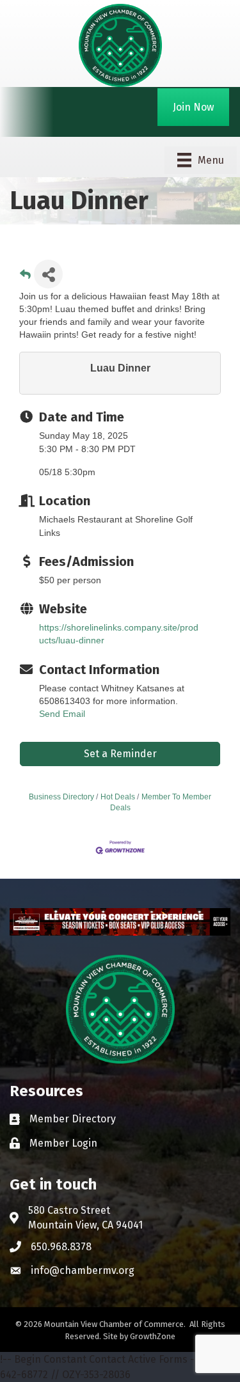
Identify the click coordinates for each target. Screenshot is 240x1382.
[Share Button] (48, 274)
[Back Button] (25, 277)
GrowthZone (152, 1336)
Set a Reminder (120, 754)
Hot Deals (117, 796)
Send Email (62, 714)
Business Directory (61, 796)
